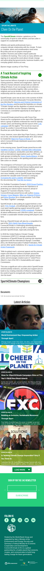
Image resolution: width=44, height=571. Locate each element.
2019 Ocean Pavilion (35, 184)
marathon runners (7, 150)
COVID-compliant (27, 210)
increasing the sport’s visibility (12, 178)
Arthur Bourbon (9, 197)
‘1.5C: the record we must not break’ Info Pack (13, 296)
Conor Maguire (13, 195)
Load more (20, 469)
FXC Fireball (10, 206)
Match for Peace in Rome (20, 139)
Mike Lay (23, 195)
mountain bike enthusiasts (31, 150)
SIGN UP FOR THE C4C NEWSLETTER (22, 480)
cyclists (17, 150)
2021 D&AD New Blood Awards (21, 223)
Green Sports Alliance (29, 156)
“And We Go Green (24, 180)
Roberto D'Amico (33, 195)
